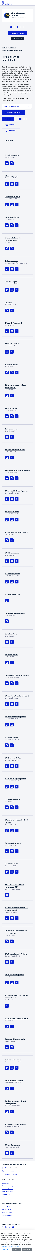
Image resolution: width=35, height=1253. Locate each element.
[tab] (14, 27)
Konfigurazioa (6, 1249)
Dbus (3, 1218)
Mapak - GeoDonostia (7, 1191)
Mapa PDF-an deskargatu (11, 106)
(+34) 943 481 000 (9, 1171)
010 (5, 1168)
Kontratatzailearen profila (9, 1186)
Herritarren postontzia (10, 1174)
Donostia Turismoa (7, 1212)
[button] (25, 3)
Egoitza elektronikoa (7, 1189)
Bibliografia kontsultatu (13, 112)
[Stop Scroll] (11, 27)
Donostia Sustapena (7, 1215)
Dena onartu (16, 1249)
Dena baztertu (27, 1249)
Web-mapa (4, 1197)
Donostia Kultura (6, 1210)
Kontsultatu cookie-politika (10, 1246)
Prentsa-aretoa (6, 1194)
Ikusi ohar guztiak (17, 33)
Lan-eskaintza (5, 1183)
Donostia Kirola (6, 1207)
